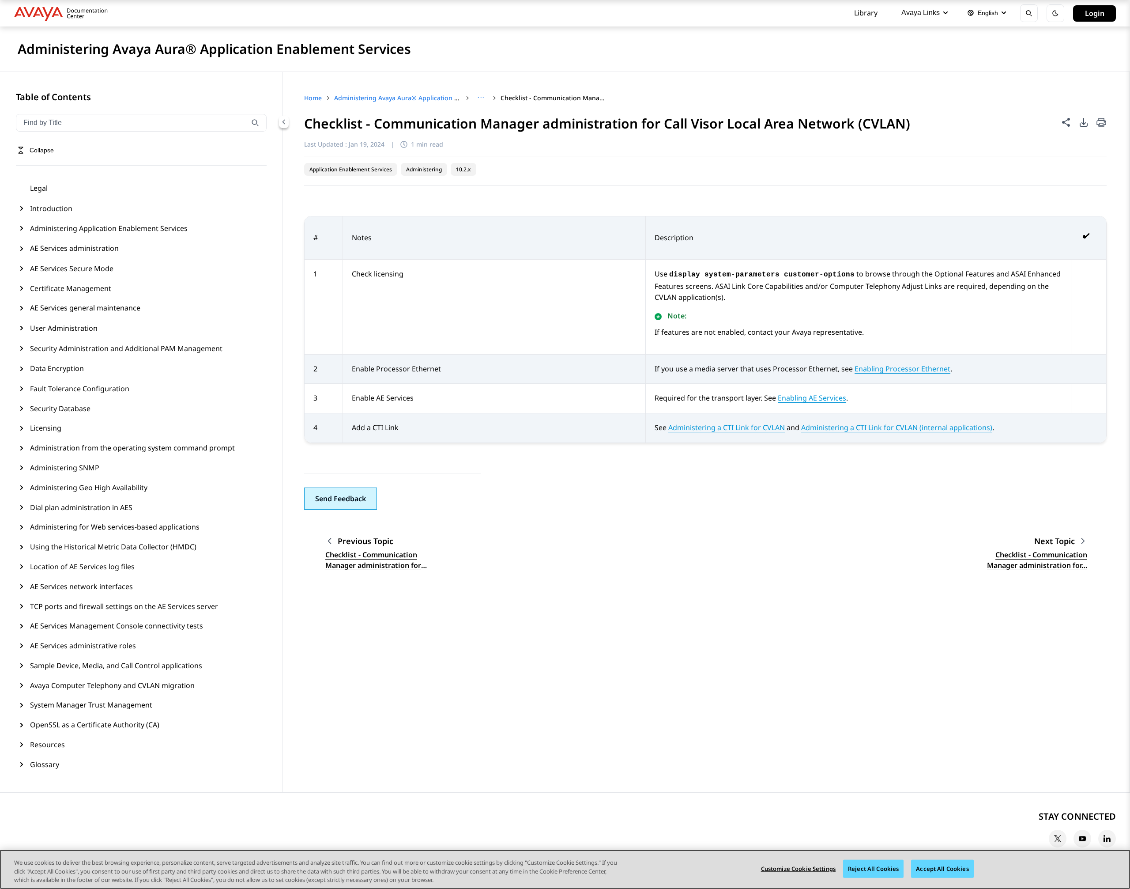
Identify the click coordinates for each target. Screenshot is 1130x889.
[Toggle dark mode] (1055, 13)
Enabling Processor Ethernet (902, 369)
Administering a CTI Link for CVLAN (726, 427)
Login (1094, 13)
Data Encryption (57, 368)
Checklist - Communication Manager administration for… (1037, 560)
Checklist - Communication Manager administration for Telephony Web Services (373, 560)
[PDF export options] (1083, 122)
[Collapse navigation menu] (284, 122)
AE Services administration (74, 248)
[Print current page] (1101, 123)
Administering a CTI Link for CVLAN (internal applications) (896, 427)
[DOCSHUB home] (63, 13)
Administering (424, 169)
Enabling (812, 398)
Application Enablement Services (350, 169)
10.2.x (463, 169)
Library (866, 13)
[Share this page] (1066, 122)
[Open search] (1029, 13)
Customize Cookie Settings (798, 868)
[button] (340, 499)
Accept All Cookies (942, 868)
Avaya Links (920, 12)
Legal (39, 188)
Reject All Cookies (873, 868)
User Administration (64, 328)
